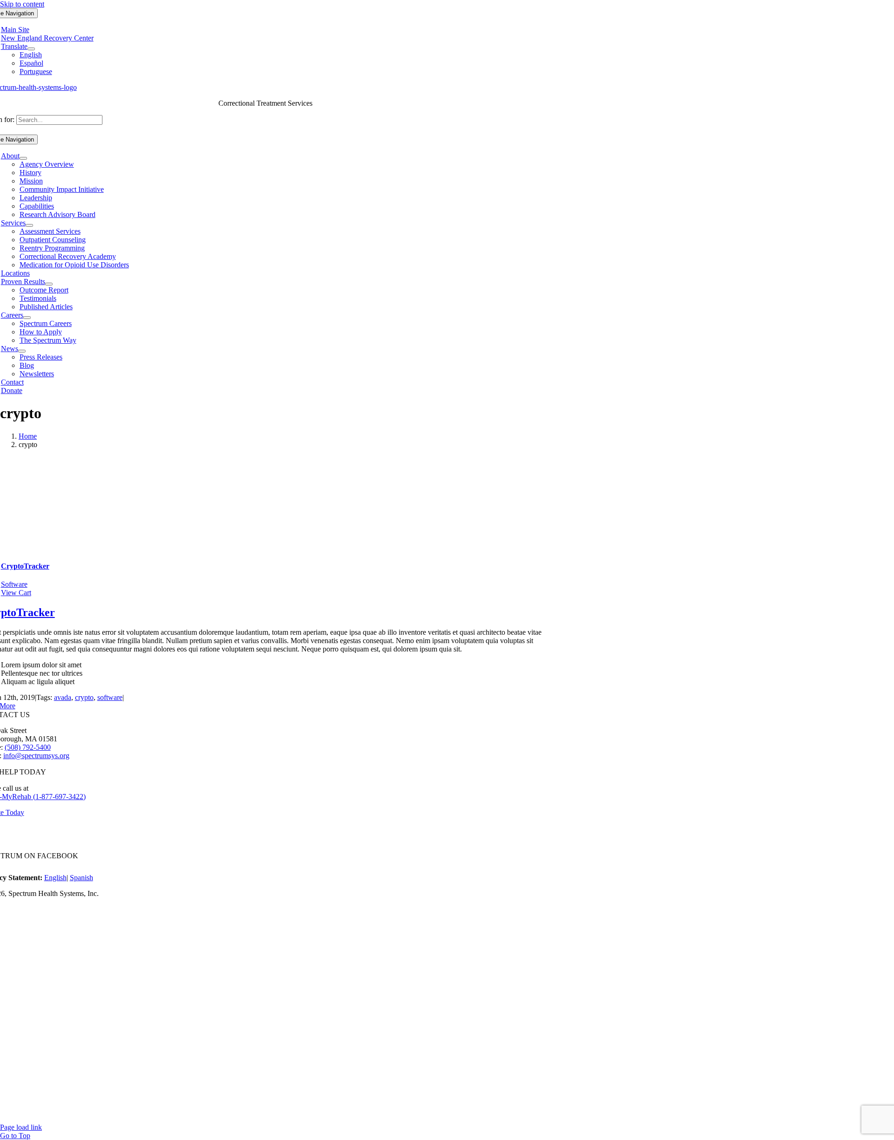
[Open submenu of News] (22, 351)
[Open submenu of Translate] (31, 49)
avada (62, 697)
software (109, 697)
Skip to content (22, 4)
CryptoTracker (25, 566)
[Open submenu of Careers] (27, 317)
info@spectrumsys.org (36, 756)
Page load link (21, 1127)
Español (31, 63)
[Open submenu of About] (23, 158)
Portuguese (36, 71)
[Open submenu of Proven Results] (49, 284)
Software (14, 584)
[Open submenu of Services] (29, 225)
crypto (84, 697)
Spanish (81, 878)
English (31, 55)
